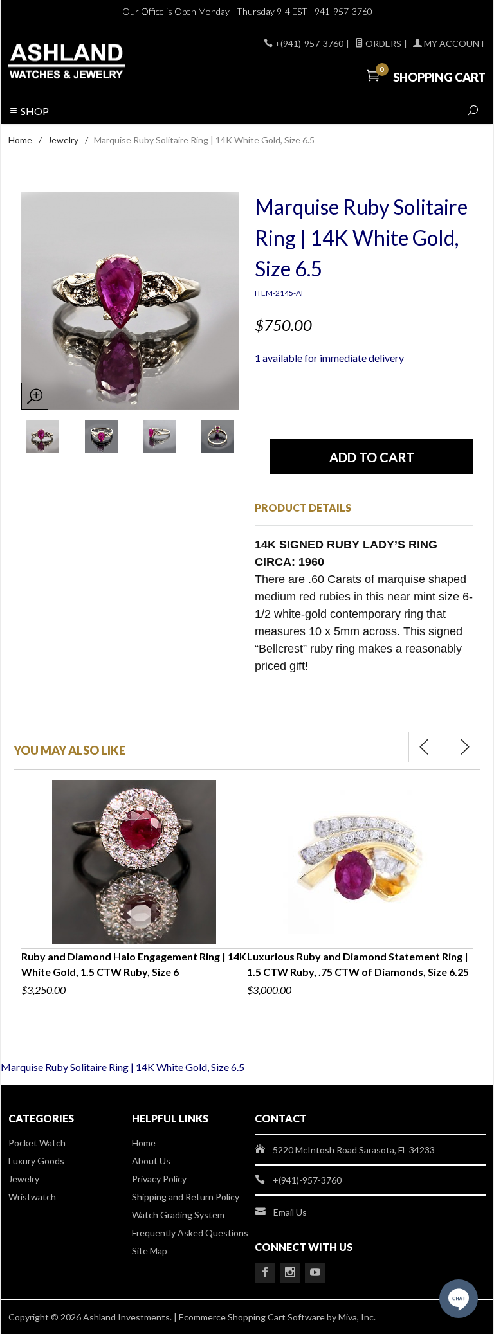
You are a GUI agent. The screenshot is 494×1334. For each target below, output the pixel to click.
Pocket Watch (37, 1142)
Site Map (149, 1250)
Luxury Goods (36, 1160)
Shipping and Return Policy (185, 1196)
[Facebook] (265, 1273)
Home (20, 139)
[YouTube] (315, 1273)
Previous (423, 747)
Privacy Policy (159, 1178)
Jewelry (63, 139)
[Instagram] (290, 1273)
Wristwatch (32, 1196)
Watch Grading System (178, 1214)
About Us (151, 1160)
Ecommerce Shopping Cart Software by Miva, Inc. (277, 1316)
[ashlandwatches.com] (99, 63)
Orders (382, 43)
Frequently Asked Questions (190, 1232)
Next (465, 747)
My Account (454, 43)
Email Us (290, 1212)
